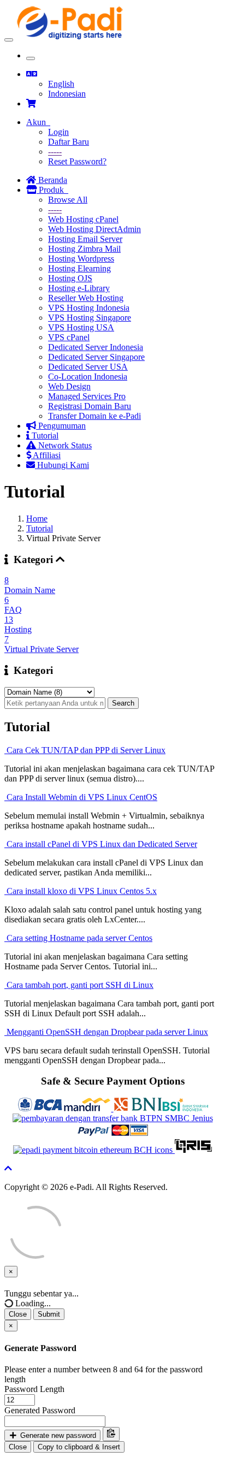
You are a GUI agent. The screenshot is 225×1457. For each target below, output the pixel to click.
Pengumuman (61, 425)
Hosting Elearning (79, 268)
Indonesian (67, 93)
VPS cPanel (69, 337)
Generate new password (57, 1435)
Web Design (69, 386)
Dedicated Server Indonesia (95, 347)
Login (58, 132)
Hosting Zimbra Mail (84, 248)
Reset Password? (77, 161)
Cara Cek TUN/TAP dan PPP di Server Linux (84, 750)
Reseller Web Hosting (85, 298)
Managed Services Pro (87, 396)
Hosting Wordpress (81, 258)
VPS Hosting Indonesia (88, 307)
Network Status (64, 445)
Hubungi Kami (62, 465)
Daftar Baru (68, 141)
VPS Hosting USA (81, 327)
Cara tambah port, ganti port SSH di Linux (78, 985)
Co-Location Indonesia (87, 376)
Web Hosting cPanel (83, 219)
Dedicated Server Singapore (96, 357)
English (61, 83)
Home (37, 518)
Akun (38, 122)
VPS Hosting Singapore (89, 317)
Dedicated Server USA (88, 366)
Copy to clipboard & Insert (79, 1447)
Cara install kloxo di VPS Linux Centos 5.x (80, 891)
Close (18, 1314)
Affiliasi (46, 455)
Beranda (51, 180)
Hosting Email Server (85, 239)
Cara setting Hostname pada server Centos (78, 938)
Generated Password (39, 1410)
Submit (49, 1314)
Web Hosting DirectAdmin (94, 229)
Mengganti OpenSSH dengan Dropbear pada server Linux (106, 1032)
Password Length (34, 1389)
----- (55, 151)
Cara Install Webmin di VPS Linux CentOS (80, 797)
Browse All (67, 199)
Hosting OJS (70, 278)
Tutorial (43, 435)
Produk (52, 189)
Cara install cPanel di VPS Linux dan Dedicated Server (100, 844)
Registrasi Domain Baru (89, 406)
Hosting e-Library (79, 288)
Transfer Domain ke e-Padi (94, 415)
